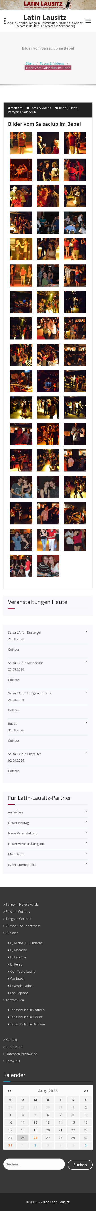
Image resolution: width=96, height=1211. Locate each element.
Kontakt (11, 1039)
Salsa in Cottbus (18, 911)
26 (35, 1138)
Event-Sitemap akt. (22, 865)
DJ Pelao (16, 964)
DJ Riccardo (18, 950)
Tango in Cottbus (18, 919)
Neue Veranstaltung (23, 833)
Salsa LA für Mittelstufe (25, 663)
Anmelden (15, 812)
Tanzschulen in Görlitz (26, 1017)
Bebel (63, 108)
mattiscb (16, 108)
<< (9, 1090)
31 (10, 1145)
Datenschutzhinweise (21, 1054)
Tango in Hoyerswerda (22, 904)
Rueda (12, 723)
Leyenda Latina (21, 986)
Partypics (14, 112)
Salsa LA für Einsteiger (24, 632)
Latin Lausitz (45, 17)
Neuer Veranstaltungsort (26, 844)
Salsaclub (29, 112)
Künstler (12, 933)
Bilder (73, 108)
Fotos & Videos (52, 63)
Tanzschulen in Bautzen (27, 1024)
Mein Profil (16, 854)
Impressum (14, 1047)
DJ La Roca (18, 957)
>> (86, 1090)
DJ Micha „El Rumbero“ (26, 943)
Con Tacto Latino (22, 971)
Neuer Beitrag (18, 823)
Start (30, 63)
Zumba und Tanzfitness (23, 926)
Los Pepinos (19, 993)
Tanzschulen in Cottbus (27, 1010)
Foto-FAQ (13, 1061)
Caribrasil (17, 978)
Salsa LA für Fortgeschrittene (29, 693)
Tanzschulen (15, 1000)
